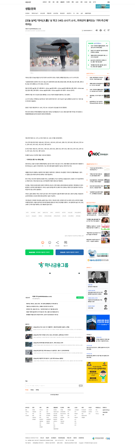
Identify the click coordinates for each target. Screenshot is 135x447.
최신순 (26, 389)
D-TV (94, 2)
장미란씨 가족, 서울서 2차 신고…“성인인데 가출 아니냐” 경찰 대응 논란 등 (42, 309)
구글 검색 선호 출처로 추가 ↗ (88, 30)
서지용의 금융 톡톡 (91, 290)
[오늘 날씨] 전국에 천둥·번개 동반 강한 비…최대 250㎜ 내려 (48, 343)
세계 (81, 2)
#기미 (27, 212)
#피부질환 (78, 216)
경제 (57, 2)
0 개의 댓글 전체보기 (54, 394)
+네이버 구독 (80, 297)
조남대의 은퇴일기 (91, 306)
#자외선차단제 (57, 216)
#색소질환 (70, 212)
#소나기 (27, 216)
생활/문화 (62, 2)
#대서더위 (57, 212)
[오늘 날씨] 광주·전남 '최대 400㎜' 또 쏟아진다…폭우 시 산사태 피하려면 (51, 350)
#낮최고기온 (45, 212)
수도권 (85, 2)
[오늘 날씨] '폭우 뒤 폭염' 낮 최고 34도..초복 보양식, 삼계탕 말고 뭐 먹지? (50, 335)
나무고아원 (90, 308)
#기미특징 (33, 212)
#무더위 (63, 212)
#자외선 (40, 216)
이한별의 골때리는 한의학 (92, 298)
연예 (72, 2)
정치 (49, 2)
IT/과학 (68, 2)
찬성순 (32, 389)
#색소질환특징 (78, 212)
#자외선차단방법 (48, 216)
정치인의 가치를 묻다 (92, 286)
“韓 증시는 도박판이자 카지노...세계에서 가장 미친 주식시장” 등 (39, 306)
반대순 (37, 389)
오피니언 (44, 2)
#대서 (51, 212)
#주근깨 (64, 216)
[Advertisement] (54, 372)
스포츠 (77, 2)
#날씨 (39, 212)
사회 (53, 2)
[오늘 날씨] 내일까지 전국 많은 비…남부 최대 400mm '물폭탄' (48, 358)
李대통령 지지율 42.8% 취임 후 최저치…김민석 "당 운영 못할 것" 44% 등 (42, 314)
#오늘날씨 (34, 216)
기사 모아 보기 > (36, 299)
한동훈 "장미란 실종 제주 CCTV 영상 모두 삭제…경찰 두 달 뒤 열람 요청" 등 (42, 312)
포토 (90, 2)
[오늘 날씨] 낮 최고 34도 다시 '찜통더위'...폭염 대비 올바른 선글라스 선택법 (51, 327)
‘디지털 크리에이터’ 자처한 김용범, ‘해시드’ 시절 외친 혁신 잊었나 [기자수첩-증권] (102, 341)
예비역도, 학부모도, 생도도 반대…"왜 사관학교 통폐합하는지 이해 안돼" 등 (42, 303)
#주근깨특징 (70, 216)
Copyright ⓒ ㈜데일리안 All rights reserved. (88, 443)
